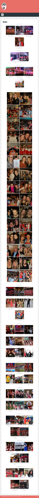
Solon (16, 496)
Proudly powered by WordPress (6, 496)
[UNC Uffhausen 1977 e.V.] (4, 6)
